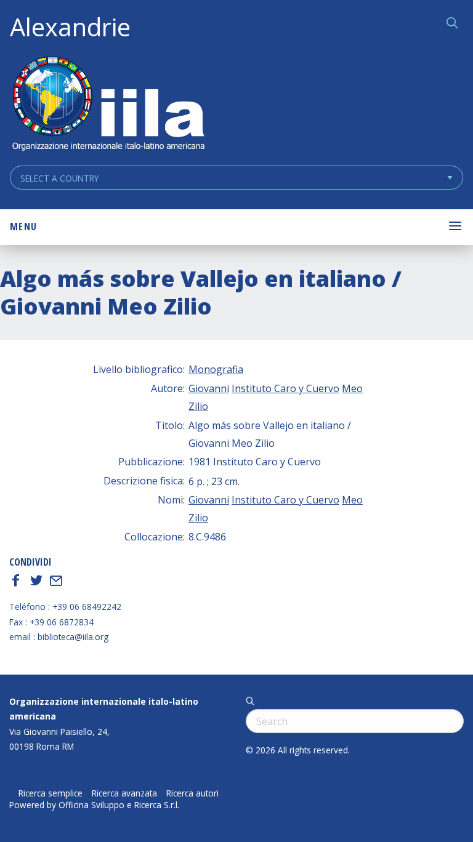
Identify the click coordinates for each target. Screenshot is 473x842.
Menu (23, 226)
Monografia (215, 369)
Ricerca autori (192, 793)
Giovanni (208, 388)
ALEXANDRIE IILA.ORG (108, 105)
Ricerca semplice (50, 793)
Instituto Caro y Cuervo (285, 388)
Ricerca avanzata (124, 793)
